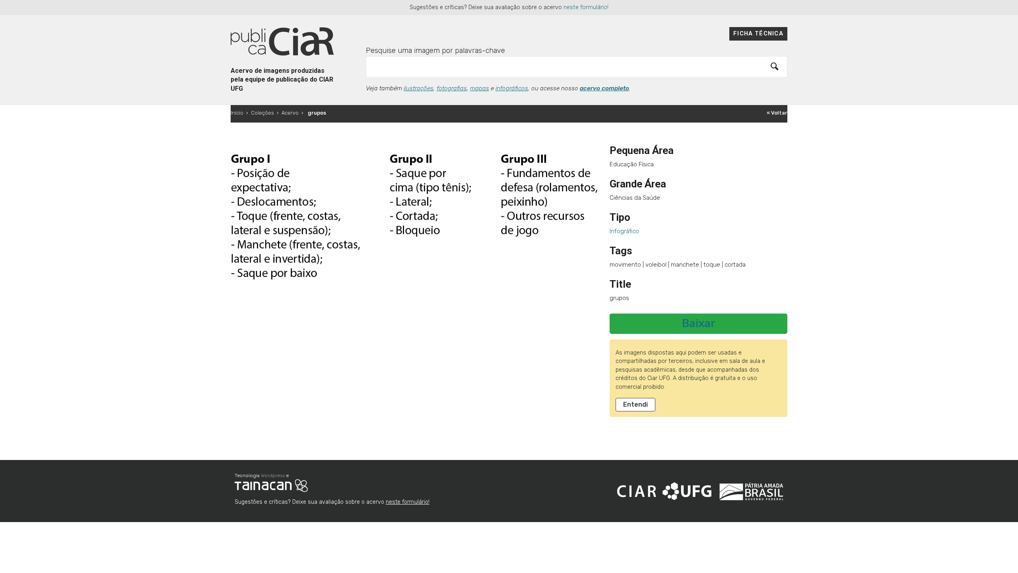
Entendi (635, 404)
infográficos (511, 88)
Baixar (698, 323)
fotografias (452, 88)
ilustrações (418, 88)
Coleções (262, 113)
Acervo (290, 113)
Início (237, 113)
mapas (479, 88)
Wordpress (273, 475)
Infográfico (624, 231)
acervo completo (604, 88)
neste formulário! (585, 7)
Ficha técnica (758, 33)
